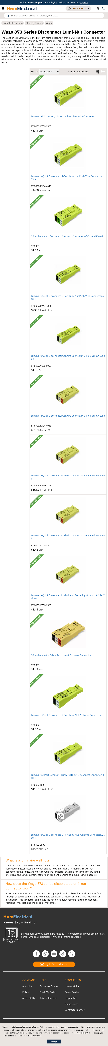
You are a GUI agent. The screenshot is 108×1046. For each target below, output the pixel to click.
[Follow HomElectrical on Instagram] (45, 953)
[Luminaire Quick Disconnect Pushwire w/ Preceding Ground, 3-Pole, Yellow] (68, 574)
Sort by (35, 71)
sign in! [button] (84, 2)
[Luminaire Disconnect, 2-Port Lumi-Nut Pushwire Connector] (68, 95)
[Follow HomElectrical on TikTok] (62, 953)
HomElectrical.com (13, 23)
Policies (26, 992)
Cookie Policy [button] (81, 1033)
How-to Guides (73, 986)
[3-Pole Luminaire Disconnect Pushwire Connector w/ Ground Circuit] (68, 215)
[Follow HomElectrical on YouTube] (54, 953)
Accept (54, 1041)
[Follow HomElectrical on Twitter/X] (71, 953)
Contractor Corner (75, 1009)
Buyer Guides (72, 992)
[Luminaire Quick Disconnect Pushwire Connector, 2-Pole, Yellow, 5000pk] (68, 334)
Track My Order (48, 992)
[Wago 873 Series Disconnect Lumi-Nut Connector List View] (103, 71)
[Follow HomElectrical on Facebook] (36, 953)
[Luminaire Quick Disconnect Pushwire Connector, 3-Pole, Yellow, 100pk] (68, 454)
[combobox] (54, 15)
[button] (4, 8)
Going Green (71, 1004)
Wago (49, 23)
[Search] (8, 15)
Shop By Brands (34, 23)
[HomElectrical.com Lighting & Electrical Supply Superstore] (17, 917)
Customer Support (49, 986)
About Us (27, 986)
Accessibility (28, 998)
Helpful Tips (71, 998)
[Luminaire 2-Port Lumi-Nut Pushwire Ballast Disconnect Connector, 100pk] (68, 753)
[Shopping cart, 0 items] (104, 8)
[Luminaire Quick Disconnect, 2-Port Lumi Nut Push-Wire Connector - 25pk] (68, 155)
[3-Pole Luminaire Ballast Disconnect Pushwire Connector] (68, 634)
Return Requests (48, 998)
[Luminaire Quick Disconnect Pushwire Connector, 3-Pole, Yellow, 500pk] (68, 514)
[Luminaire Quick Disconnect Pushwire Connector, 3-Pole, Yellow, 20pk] (68, 394)
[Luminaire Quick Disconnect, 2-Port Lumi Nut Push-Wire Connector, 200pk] (68, 274)
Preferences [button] (37, 1036)
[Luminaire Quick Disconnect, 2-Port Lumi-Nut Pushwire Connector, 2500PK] (68, 813)
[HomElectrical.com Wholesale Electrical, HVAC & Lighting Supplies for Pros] (22, 8)
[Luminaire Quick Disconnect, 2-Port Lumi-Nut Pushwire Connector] (68, 694)
